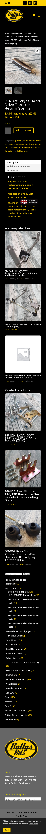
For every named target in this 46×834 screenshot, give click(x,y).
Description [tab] (13, 162)
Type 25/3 (9, 692)
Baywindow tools (14, 688)
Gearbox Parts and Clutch (18, 670)
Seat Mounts (12, 640)
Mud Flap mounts (14, 649)
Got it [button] (7, 830)
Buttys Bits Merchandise (16, 715)
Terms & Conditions (27, 812)
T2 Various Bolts (14, 635)
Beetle (8, 697)
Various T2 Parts (14, 653)
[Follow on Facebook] (25, 3)
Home (7, 33)
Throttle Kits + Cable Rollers (20, 147)
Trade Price (21, 816)
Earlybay (20, 151)
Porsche (8, 701)
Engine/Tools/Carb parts (16, 710)
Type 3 (8, 706)
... (25, 783)
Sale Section (10, 719)
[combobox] (23, 799)
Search (26, 574)
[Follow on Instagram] (35, 3)
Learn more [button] (33, 824)
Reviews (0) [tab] (12, 170)
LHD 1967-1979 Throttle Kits (21, 595)
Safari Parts (11, 644)
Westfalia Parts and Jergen (18, 631)
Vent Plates (11, 683)
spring (26, 151)
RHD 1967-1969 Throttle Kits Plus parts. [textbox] (23, 800)
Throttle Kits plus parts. (17, 591)
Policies (10, 812)
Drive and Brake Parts (16, 679)
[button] (37, 51)
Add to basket (23, 130)
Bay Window (16, 33)
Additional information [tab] (18, 166)
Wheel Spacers (13, 658)
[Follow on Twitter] (30, 3)
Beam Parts (11, 674)
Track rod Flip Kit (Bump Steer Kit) (22, 662)
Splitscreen (10, 583)
